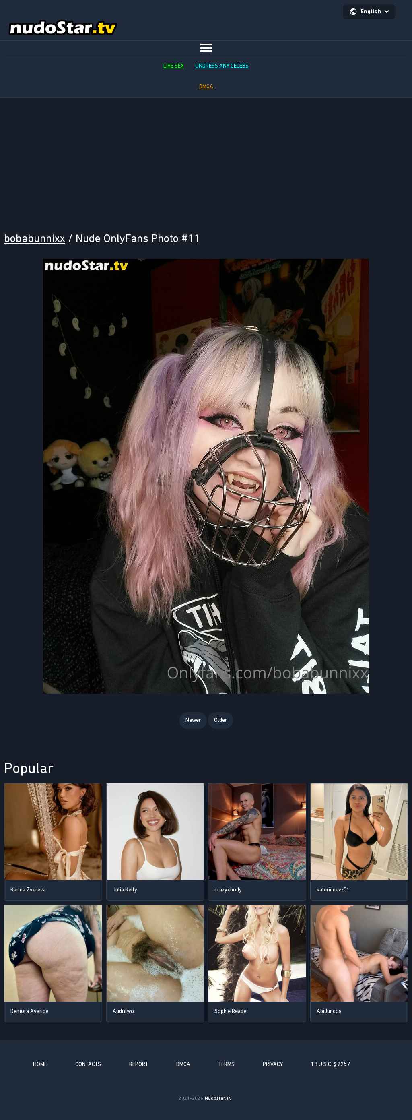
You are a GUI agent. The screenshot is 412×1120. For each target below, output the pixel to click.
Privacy (273, 1064)
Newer (193, 720)
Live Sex (173, 65)
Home (40, 1064)
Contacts (88, 1064)
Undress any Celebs (222, 65)
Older (220, 720)
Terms (226, 1064)
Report (138, 1064)
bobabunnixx (34, 238)
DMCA (206, 86)
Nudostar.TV (218, 1098)
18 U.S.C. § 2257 (330, 1064)
